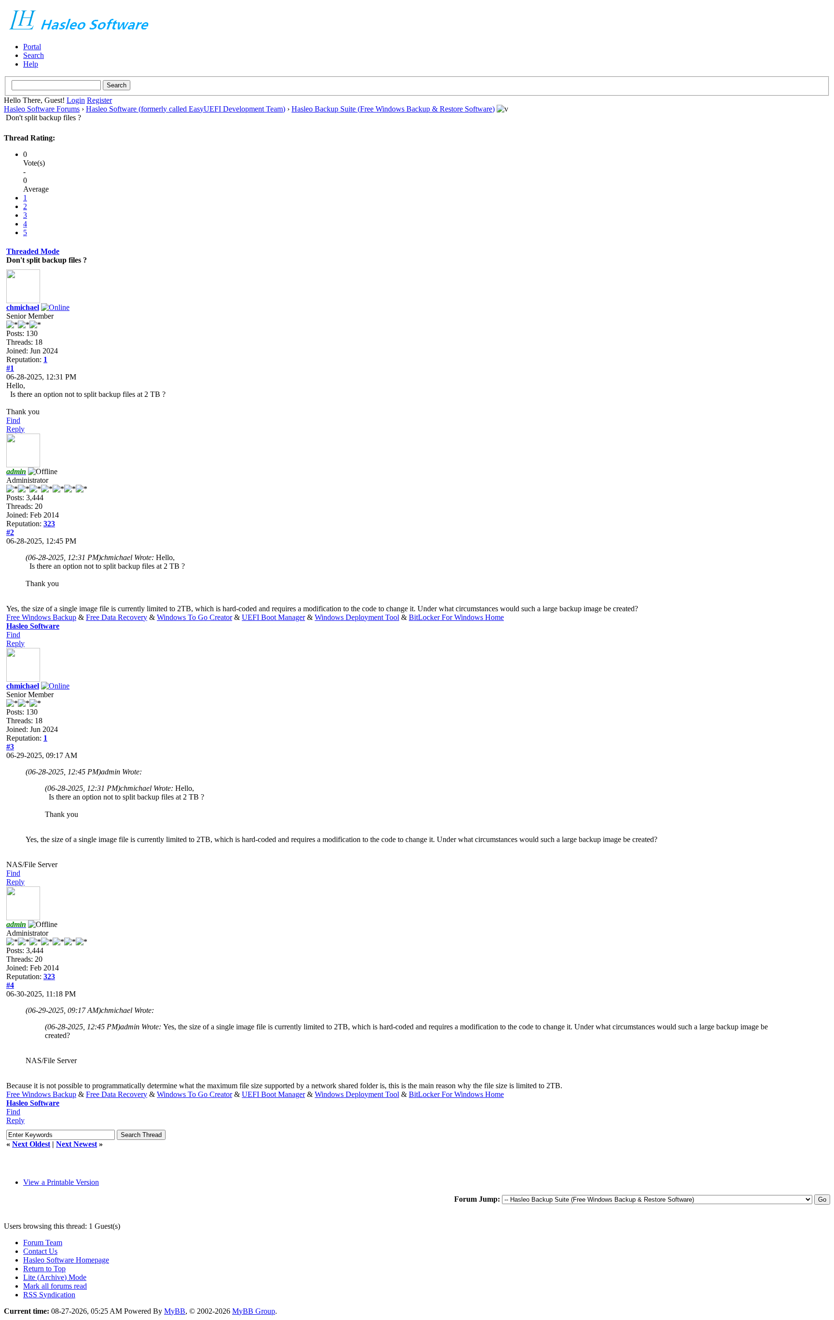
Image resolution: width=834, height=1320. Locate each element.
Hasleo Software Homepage (66, 1260)
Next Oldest (31, 1144)
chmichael (22, 307)
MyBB (174, 1311)
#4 (10, 985)
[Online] (55, 307)
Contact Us (40, 1251)
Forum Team (42, 1242)
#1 (10, 368)
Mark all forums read (55, 1286)
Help (30, 64)
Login (76, 100)
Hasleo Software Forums (42, 109)
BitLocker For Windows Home (456, 617)
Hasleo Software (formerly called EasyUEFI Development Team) (185, 109)
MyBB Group (253, 1311)
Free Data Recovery (116, 617)
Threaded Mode (32, 251)
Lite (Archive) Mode (54, 1277)
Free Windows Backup (41, 617)
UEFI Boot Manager (273, 617)
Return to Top (44, 1268)
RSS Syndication (49, 1295)
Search (33, 55)
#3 (10, 747)
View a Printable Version (61, 1182)
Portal (32, 46)
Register (99, 100)
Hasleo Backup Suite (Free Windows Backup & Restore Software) (393, 109)
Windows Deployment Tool (357, 617)
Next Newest (76, 1144)
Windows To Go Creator (194, 617)
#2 (10, 532)
